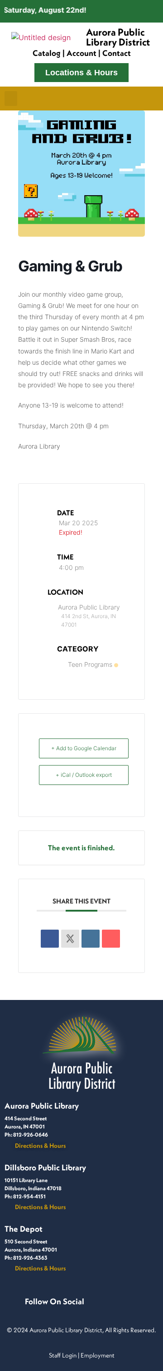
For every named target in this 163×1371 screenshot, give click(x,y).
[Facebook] (30, 1311)
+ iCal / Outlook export (84, 774)
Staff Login (63, 1355)
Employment (98, 1355)
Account (81, 53)
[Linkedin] (91, 939)
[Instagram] (41, 1311)
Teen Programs (90, 664)
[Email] (111, 939)
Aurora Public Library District (118, 37)
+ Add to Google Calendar (83, 748)
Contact (116, 53)
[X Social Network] (70, 939)
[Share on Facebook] (50, 939)
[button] (11, 98)
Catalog (47, 53)
